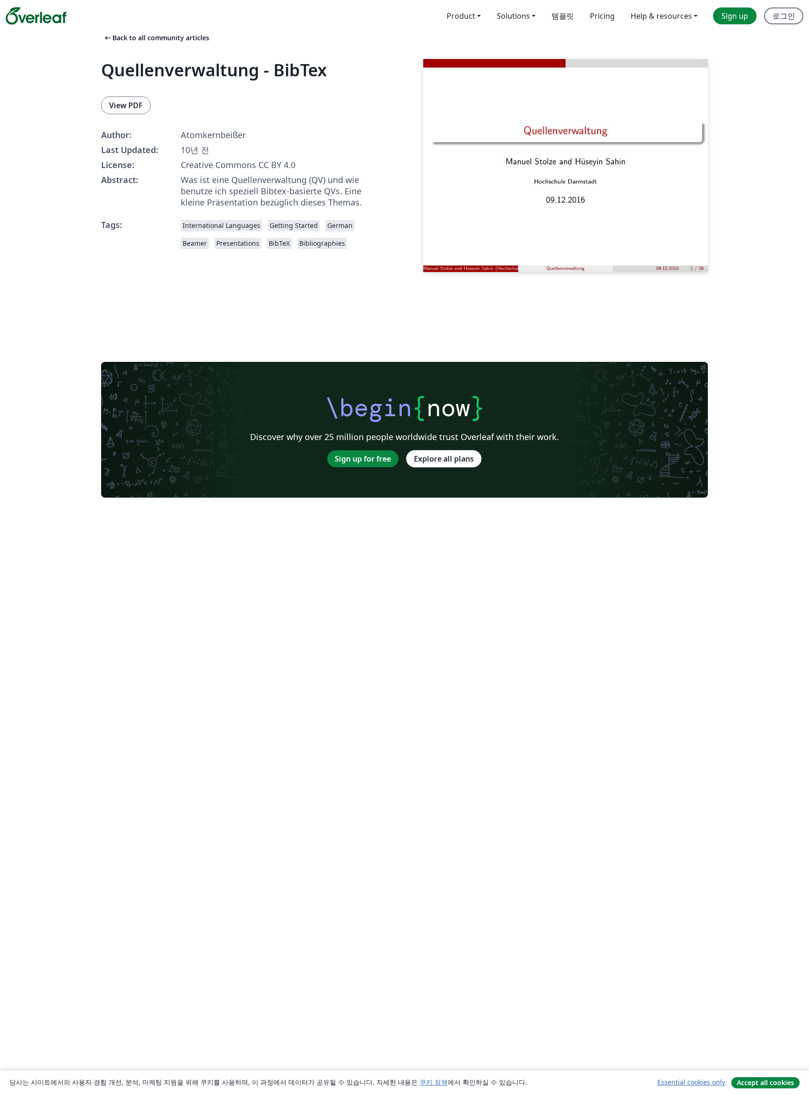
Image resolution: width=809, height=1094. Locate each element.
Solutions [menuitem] (513, 16)
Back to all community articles (156, 37)
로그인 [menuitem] (783, 16)
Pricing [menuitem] (602, 16)
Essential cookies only (691, 1082)
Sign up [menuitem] (734, 16)
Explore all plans (444, 459)
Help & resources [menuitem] (661, 16)
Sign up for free (363, 459)
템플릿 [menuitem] (563, 16)
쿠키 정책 (433, 1082)
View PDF (126, 105)
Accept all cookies (765, 1082)
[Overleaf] (36, 16)
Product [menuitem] (461, 16)
